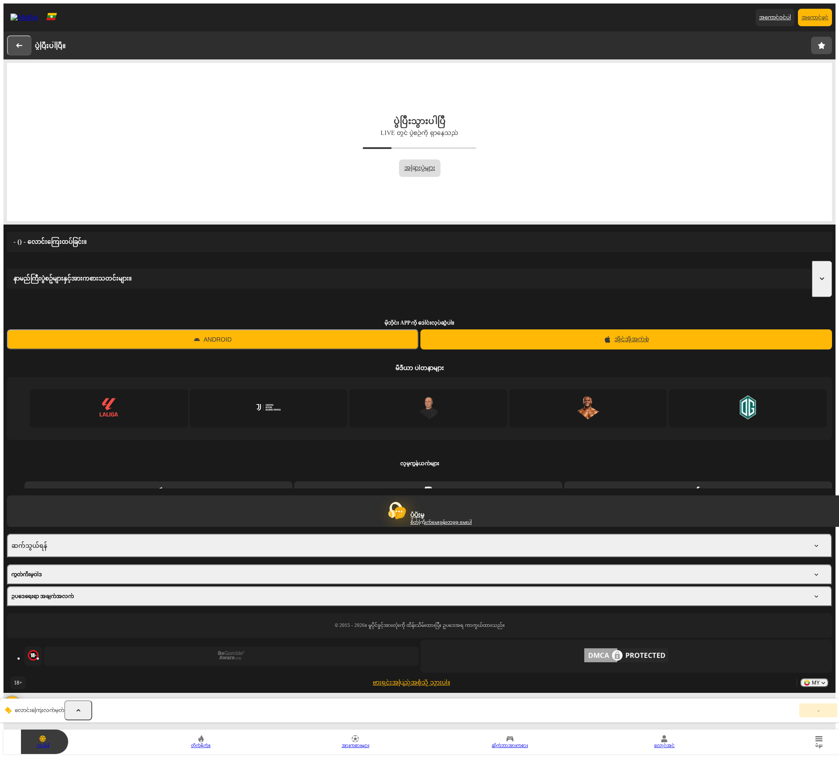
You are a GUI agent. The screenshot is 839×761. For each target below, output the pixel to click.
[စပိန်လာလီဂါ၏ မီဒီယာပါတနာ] (109, 408)
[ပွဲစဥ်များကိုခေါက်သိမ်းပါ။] (78, 710)
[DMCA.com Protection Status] (626, 656)
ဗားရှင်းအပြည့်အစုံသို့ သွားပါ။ (411, 682)
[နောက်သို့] (19, 45)
